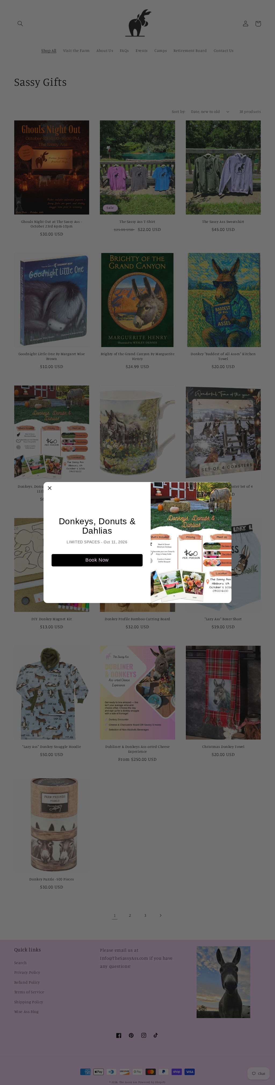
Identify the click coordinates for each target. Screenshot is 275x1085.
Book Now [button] (97, 560)
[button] (50, 488)
